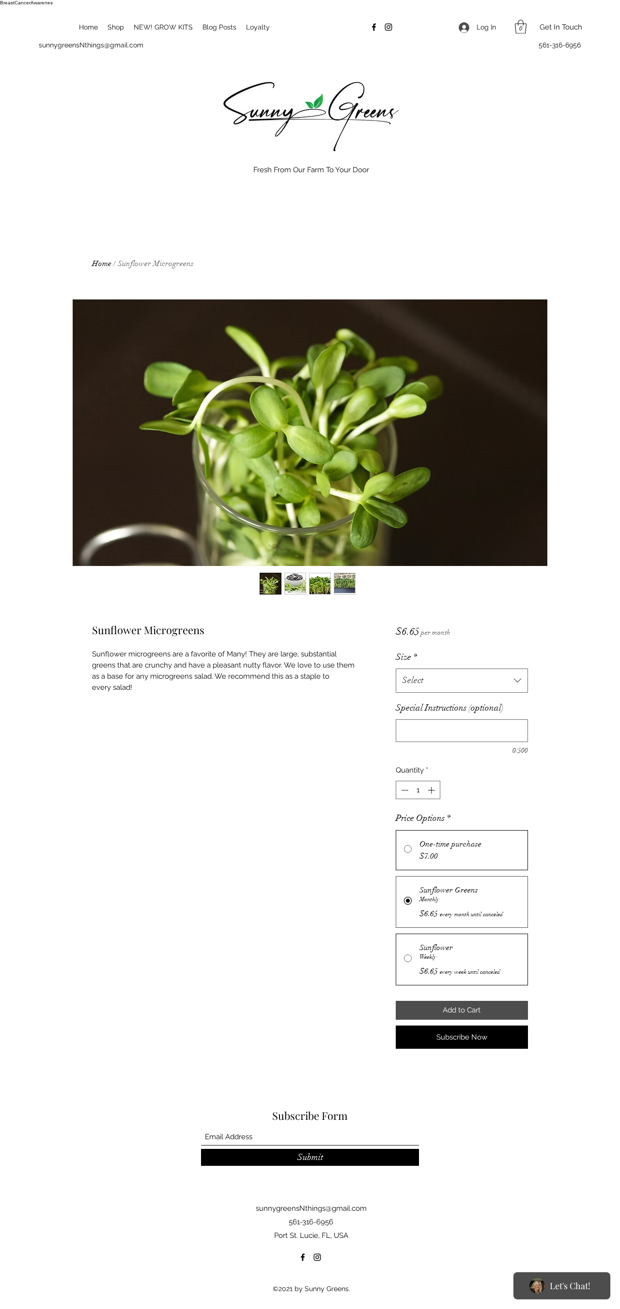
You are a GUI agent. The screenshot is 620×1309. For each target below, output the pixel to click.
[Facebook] (374, 27)
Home (101, 263)
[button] (521, 27)
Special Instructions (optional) (450, 707)
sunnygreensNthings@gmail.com (91, 45)
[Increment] (432, 790)
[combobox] (462, 681)
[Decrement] (403, 790)
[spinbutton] (418, 790)
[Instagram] (388, 27)
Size (406, 657)
